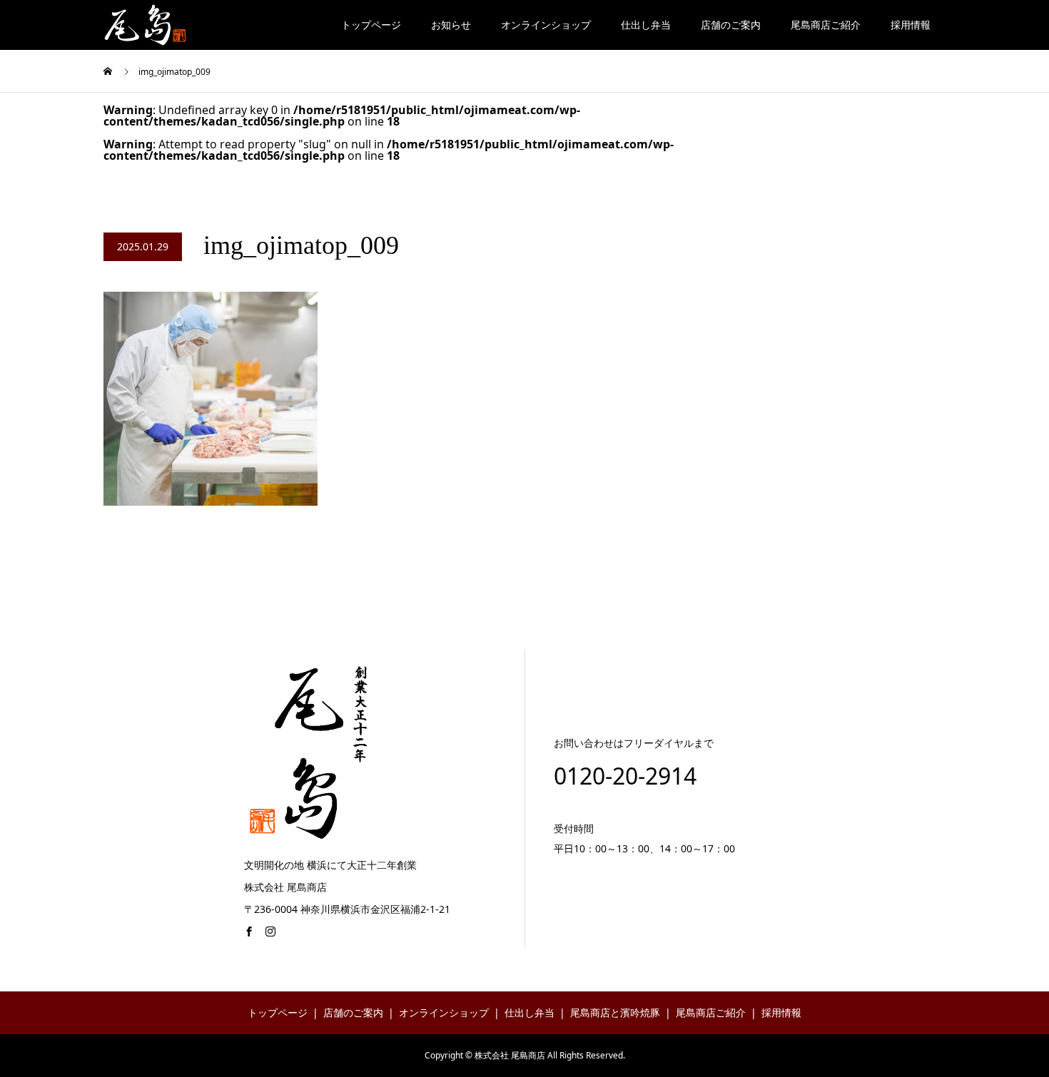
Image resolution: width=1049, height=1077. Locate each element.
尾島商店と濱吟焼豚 (615, 1012)
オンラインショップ (546, 24)
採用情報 (911, 24)
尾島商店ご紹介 (826, 24)
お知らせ (451, 24)
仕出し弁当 (646, 24)
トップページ (371, 24)
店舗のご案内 (731, 24)
